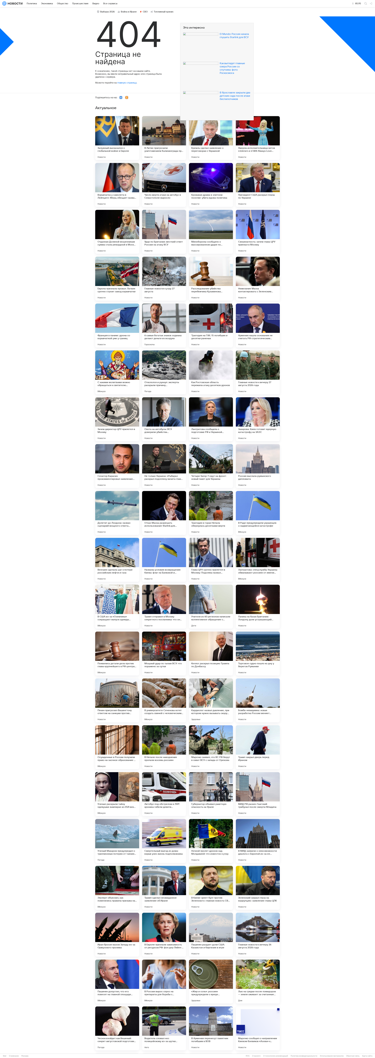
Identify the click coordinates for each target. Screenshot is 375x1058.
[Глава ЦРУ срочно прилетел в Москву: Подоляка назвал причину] (211, 560)
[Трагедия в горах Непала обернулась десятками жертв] (211, 513)
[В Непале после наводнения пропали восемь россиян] (164, 747)
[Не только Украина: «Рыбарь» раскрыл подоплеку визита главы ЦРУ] (164, 466)
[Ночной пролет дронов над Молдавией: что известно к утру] (211, 841)
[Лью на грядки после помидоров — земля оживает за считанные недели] (258, 982)
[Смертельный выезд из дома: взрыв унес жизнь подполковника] (164, 841)
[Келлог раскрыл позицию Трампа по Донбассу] (211, 654)
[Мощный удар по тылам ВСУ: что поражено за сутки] (164, 654)
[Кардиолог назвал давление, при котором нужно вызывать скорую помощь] (211, 700)
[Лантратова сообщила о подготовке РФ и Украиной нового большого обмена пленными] (211, 419)
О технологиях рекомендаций (275, 1056)
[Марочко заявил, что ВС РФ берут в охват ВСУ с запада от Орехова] (211, 747)
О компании (14, 1056)
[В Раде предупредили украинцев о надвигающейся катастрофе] (258, 513)
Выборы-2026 (107, 12)
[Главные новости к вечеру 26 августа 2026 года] (258, 935)
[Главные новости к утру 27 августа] (164, 279)
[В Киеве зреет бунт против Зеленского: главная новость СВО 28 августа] (211, 888)
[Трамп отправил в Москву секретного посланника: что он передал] (164, 607)
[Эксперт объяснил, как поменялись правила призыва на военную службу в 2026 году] (117, 888)
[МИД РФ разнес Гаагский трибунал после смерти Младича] (258, 794)
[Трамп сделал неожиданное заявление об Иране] (164, 888)
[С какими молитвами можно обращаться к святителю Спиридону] (117, 372)
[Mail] (4, 3)
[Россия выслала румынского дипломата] (258, 466)
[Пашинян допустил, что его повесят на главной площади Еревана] (117, 982)
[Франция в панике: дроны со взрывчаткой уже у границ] (117, 325)
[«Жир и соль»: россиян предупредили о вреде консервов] (211, 982)
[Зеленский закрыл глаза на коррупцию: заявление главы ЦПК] (258, 888)
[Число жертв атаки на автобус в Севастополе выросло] (164, 185)
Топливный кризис (164, 12)
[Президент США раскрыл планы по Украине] (258, 185)
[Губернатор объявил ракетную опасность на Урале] (211, 794)
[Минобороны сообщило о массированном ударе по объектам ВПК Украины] (211, 232)
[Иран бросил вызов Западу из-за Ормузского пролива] (117, 935)
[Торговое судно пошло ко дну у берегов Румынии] (258, 654)
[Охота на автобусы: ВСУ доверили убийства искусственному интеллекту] (164, 419)
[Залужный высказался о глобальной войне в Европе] (117, 138)
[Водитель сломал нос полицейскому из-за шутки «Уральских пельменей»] (164, 1028)
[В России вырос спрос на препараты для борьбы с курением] (164, 982)
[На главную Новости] (14, 3)
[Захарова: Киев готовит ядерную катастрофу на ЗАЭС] (258, 419)
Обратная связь (352, 1056)
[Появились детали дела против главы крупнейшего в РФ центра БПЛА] (117, 654)
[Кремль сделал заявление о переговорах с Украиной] (211, 138)
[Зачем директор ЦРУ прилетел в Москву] (117, 419)
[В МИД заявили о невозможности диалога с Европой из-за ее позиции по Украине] (258, 841)
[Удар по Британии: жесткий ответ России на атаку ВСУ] (164, 232)
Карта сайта (367, 1056)
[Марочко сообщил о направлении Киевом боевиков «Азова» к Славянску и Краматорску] (258, 1028)
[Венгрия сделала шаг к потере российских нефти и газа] (117, 560)
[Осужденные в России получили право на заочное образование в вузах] (117, 747)
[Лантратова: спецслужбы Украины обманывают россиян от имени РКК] (258, 560)
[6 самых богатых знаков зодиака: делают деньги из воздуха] (164, 325)
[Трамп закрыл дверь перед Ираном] (258, 747)
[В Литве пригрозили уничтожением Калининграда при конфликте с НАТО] (164, 138)
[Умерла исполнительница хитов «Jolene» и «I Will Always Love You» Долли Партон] (258, 138)
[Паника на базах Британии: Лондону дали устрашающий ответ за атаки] (258, 607)
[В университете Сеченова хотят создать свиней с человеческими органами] (164, 700)
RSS (247, 1056)
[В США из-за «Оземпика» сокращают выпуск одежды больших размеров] (117, 607)
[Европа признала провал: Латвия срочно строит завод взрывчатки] (117, 279)
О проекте (256, 1056)
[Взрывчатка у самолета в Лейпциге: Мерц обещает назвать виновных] (117, 185)
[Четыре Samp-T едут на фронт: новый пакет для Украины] (211, 466)
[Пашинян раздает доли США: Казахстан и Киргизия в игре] (211, 935)
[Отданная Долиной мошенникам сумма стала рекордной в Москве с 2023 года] (117, 232)
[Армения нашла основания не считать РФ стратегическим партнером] (258, 325)
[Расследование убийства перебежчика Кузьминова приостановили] (211, 279)
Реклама (24, 1056)
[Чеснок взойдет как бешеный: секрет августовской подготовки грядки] (117, 1028)
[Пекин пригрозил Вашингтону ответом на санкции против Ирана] (117, 700)
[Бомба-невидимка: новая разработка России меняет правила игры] (258, 700)
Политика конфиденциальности (304, 1056)
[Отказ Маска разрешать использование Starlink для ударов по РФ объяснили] (164, 513)
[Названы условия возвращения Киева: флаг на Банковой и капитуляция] (164, 560)
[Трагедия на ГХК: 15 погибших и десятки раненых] (211, 325)
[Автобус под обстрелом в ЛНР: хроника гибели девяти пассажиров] (164, 794)
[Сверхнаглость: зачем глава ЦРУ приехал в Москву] (258, 232)
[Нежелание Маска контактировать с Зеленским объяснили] (258, 279)
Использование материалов (332, 1056)
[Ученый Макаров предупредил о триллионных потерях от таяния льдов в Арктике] (117, 841)
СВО (145, 12)
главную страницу (127, 82)
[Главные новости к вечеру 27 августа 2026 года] (258, 372)
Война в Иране (129, 12)
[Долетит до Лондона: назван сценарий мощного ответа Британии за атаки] (117, 513)
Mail (4, 1056)
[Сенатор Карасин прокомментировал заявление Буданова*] (117, 466)
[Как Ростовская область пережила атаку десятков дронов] (211, 372)
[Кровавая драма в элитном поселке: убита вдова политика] (211, 185)
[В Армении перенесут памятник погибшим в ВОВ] (211, 1028)
